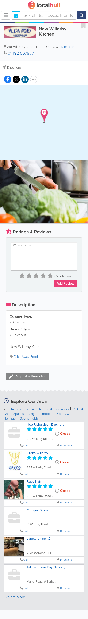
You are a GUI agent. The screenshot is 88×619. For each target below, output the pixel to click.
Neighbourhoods (40, 413)
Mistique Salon (37, 510)
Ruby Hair (34, 481)
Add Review (65, 283)
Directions (68, 46)
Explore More (14, 597)
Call (25, 445)
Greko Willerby (37, 453)
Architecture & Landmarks (50, 409)
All (5, 409)
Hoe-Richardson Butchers (45, 424)
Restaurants (19, 409)
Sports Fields (29, 418)
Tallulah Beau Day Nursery (46, 567)
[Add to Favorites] (83, 25)
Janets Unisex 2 (38, 538)
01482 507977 (21, 53)
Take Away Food (26, 356)
